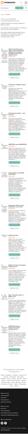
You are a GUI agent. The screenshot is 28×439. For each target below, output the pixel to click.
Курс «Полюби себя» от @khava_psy (16, 295)
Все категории (4, 8)
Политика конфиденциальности (10, 415)
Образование (22, 384)
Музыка (16, 385)
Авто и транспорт (16, 382)
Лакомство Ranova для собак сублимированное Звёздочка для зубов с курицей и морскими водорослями (16, 52)
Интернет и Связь (5, 378)
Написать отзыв (14, 77)
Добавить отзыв (19, 7)
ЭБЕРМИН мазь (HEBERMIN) (17, 144)
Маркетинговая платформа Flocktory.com (17, 265)
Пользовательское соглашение (9, 412)
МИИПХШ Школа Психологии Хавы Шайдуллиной (14, 327)
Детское (19, 378)
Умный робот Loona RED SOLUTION (16, 173)
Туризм (16, 384)
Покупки (13, 378)
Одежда (23, 380)
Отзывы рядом (5, 395)
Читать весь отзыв (14, 74)
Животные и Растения (7, 384)
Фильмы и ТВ (22, 375)
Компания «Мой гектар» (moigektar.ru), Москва (16, 206)
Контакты (3, 408)
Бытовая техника (5, 382)
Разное (24, 382)
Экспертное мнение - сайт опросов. (16, 113)
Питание (5, 376)
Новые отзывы (5, 393)
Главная (2, 14)
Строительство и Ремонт (13, 380)
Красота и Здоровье (6, 375)
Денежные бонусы (6, 402)
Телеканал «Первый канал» (17, 84)
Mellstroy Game (13, 235)
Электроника (12, 376)
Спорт (11, 385)
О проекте (3, 397)
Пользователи (5, 399)
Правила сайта (5, 406)
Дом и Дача (20, 376)
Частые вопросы (5, 410)
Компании (15, 375)
